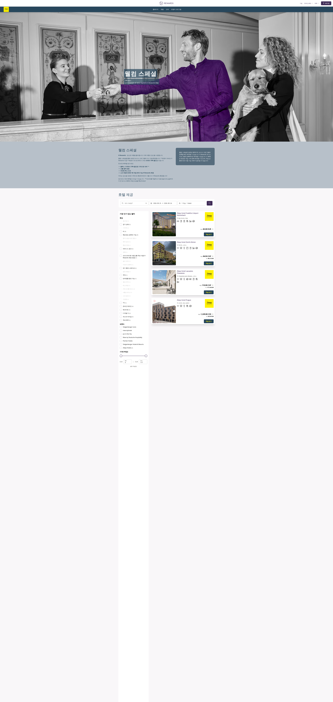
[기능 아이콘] (178, 221)
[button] (154, 214)
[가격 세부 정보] (213, 229)
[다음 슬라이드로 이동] (174, 224)
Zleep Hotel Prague (184, 300)
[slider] (121, 356)
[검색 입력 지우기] (146, 203)
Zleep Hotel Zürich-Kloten (186, 242)
